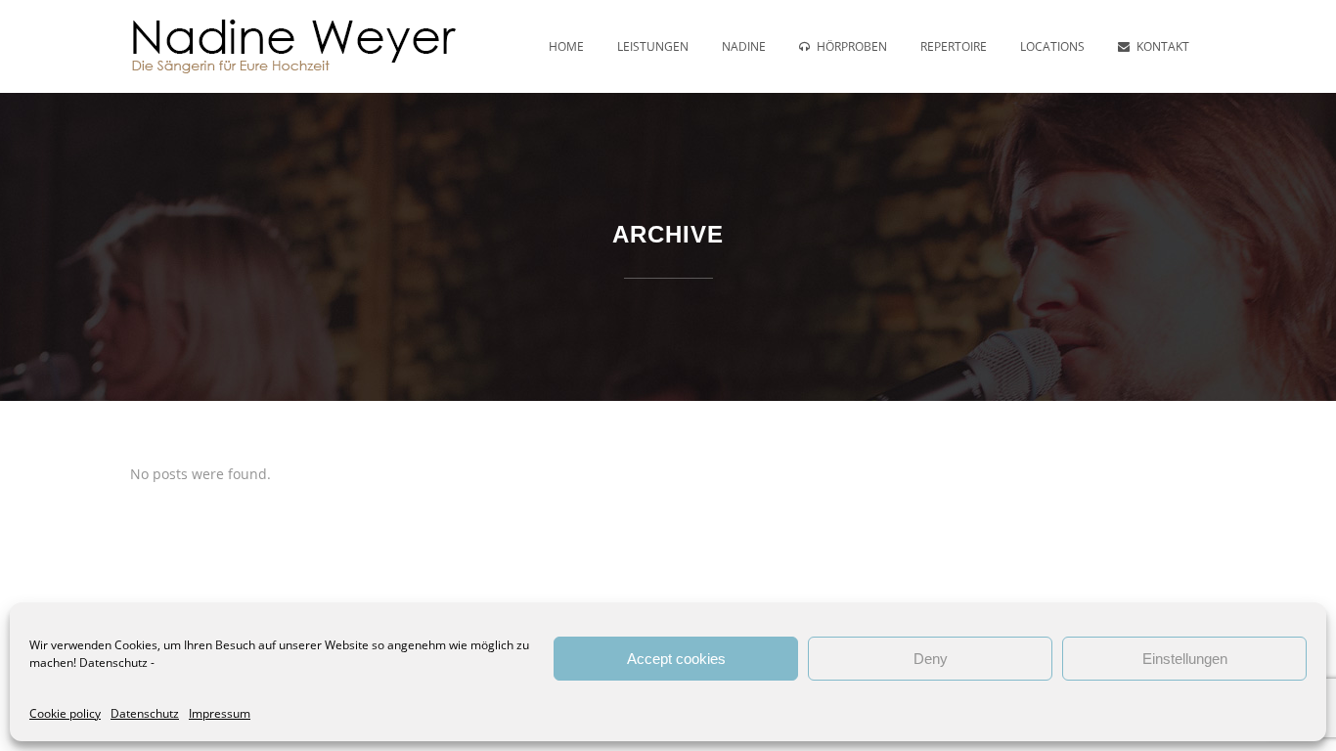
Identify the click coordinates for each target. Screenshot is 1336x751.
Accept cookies (676, 658)
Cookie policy (65, 713)
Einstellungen (1184, 658)
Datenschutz (113, 662)
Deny (930, 658)
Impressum (219, 713)
